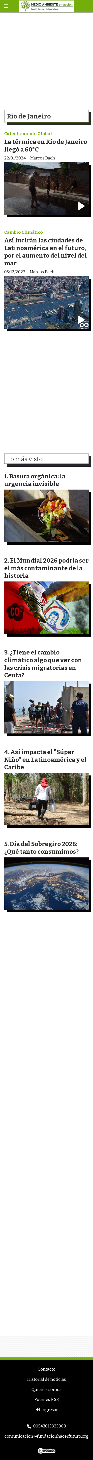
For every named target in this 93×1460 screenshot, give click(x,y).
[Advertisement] (46, 59)
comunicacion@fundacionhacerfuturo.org (46, 1436)
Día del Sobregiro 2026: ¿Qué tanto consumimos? (41, 847)
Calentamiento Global (28, 133)
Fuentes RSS (46, 1399)
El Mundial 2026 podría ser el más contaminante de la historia (46, 568)
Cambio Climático (23, 232)
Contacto (47, 1369)
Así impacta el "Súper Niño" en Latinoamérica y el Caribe (45, 759)
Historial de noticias (46, 1379)
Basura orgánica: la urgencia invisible (34, 480)
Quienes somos (46, 1389)
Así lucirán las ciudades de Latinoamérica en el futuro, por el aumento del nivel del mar (45, 252)
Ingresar (49, 1409)
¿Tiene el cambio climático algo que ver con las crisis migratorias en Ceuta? (43, 664)
